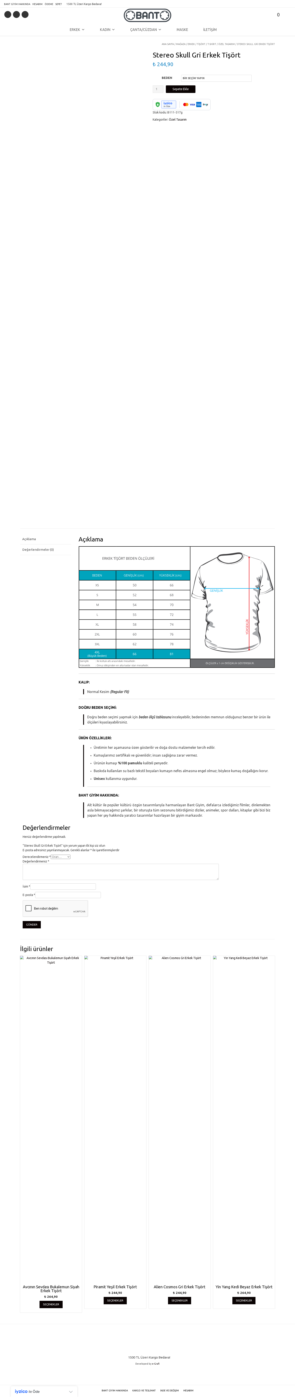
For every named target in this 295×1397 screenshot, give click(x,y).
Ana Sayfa (168, 44)
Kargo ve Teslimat (144, 1390)
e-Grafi (156, 1363)
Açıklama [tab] (29, 539)
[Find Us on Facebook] (16, 14)
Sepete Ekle (181, 89)
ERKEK (75, 30)
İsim (26, 886)
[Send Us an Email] (7, 14)
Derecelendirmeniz (37, 857)
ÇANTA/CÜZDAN (143, 30)
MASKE (182, 30)
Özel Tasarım (226, 44)
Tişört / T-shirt (206, 44)
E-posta (29, 895)
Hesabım (37, 4)
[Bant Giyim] (147, 15)
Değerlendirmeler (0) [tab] (38, 549)
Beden (167, 78)
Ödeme (49, 4)
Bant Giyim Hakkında (17, 4)
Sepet (58, 4)
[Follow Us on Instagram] (25, 14)
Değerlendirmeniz (36, 861)
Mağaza (181, 44)
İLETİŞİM (210, 30)
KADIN (105, 30)
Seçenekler (51, 1304)
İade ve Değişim (169, 1390)
